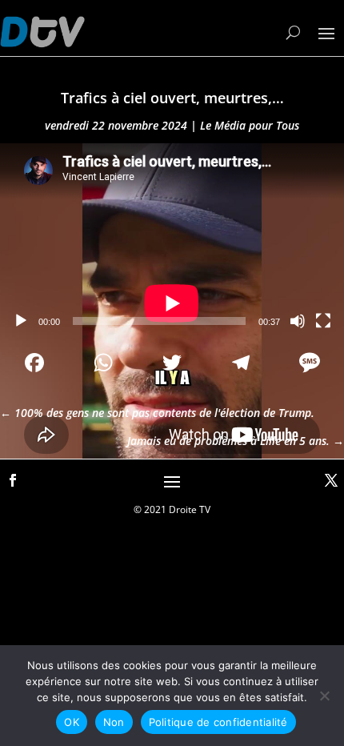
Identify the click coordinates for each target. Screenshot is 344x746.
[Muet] (298, 321)
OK (71, 722)
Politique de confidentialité (218, 722)
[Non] (324, 696)
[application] (172, 240)
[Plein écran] (323, 321)
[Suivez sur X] (331, 480)
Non (114, 722)
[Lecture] (21, 321)
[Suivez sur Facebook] (13, 480)
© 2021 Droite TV (172, 509)
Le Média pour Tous (249, 125)
